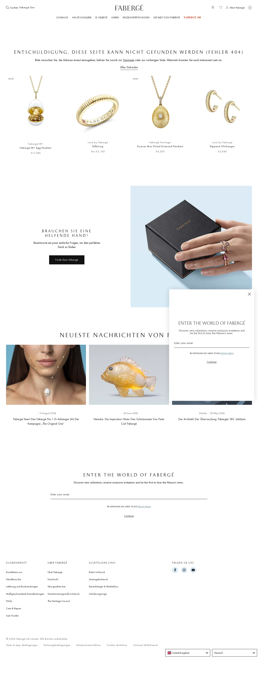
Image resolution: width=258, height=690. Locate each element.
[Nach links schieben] (15, 117)
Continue (129, 516)
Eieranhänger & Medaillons (103, 586)
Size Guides (12, 615)
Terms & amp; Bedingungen (22, 645)
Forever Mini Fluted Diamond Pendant (160, 146)
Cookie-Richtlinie (117, 645)
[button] (250, 7)
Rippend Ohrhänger (222, 146)
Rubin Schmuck (97, 572)
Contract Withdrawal (145, 645)
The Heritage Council (59, 601)
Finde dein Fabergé (66, 259)
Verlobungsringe (98, 594)
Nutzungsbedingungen (57, 645)
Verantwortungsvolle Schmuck (64, 594)
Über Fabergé (55, 572)
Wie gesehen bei (57, 586)
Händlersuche (13, 579)
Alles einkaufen (129, 67)
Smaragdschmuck (98, 579)
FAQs (9, 601)
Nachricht (53, 579)
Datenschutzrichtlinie (88, 645)
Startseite (128, 60)
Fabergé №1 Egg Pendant (35, 147)
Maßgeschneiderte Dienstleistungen (25, 594)
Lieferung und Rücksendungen (22, 586)
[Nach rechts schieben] (243, 117)
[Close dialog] (249, 294)
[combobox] (30, 7)
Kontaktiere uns (14, 572)
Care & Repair (13, 608)
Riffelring (97, 146)
